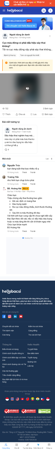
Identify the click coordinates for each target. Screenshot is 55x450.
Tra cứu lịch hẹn (34, 335)
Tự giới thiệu (33, 349)
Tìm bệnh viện (8, 331)
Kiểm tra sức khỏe (35, 326)
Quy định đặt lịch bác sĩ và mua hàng (14, 380)
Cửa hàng (6, 335)
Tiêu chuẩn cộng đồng (11, 375)
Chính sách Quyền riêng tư (13, 353)
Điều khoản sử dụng (10, 349)
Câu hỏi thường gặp (10, 371)
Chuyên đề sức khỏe (10, 326)
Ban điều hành (33, 353)
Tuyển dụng (32, 358)
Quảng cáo (32, 362)
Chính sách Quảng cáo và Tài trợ (14, 365)
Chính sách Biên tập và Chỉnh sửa (14, 359)
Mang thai (14, 37)
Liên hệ (30, 366)
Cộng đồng (32, 331)
